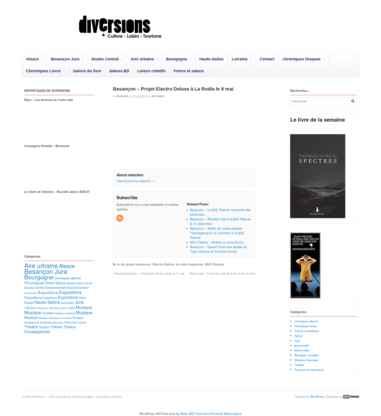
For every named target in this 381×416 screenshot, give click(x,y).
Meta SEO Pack (191, 413)
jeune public (302, 345)
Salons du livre (87, 71)
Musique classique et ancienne (55, 317)
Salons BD (119, 71)
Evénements (30, 293)
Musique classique (306, 360)
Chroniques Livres (43, 71)
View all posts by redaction (135, 181)
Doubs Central (105, 59)
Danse (298, 336)
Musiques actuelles (306, 355)
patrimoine (58, 322)
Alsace (32, 59)
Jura (79, 302)
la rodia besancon (189, 264)
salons (82, 322)
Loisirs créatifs (151, 71)
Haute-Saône (211, 59)
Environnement (56, 287)
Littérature (30, 308)
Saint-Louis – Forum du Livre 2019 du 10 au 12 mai (222, 273)
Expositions (48, 292)
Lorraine (240, 59)
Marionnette (301, 350)
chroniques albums (306, 321)
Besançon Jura (65, 59)
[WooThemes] (351, 396)
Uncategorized (37, 331)
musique (48, 312)
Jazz (297, 340)
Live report (158, 96)
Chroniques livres (305, 326)
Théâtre (299, 365)
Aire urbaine (142, 59)
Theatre (31, 326)
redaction (123, 96)
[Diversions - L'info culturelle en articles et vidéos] (132, 41)
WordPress (317, 396)
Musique (84, 307)
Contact (267, 59)
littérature (54, 308)
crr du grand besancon (133, 264)
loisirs (63, 308)
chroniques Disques (302, 59)
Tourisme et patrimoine (308, 370)
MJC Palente (214, 264)
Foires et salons (189, 71)
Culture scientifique (306, 331)
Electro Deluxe (163, 264)
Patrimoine (70, 322)
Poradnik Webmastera (226, 413)
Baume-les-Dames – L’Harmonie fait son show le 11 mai (149, 273)
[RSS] (120, 218)
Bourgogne (176, 59)
